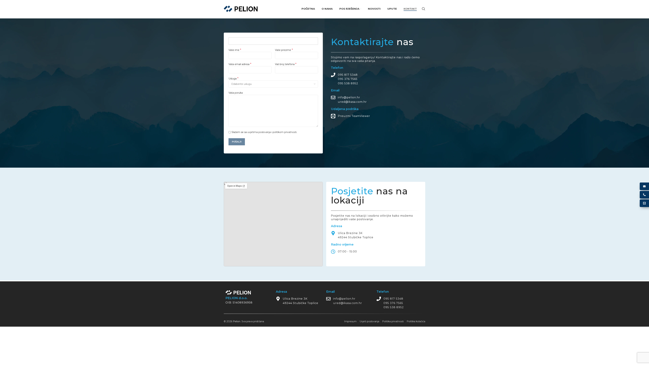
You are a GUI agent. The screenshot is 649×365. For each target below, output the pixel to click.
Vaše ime (235, 50)
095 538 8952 (348, 83)
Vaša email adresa (240, 64)
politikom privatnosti (285, 132)
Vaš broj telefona (285, 64)
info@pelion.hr (349, 97)
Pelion (236, 321)
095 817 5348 (348, 74)
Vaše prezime (284, 50)
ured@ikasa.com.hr (352, 101)
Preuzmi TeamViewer (354, 116)
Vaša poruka (236, 92)
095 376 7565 (347, 79)
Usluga (233, 78)
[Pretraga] (423, 8)
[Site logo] (241, 8)
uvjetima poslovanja (259, 132)
